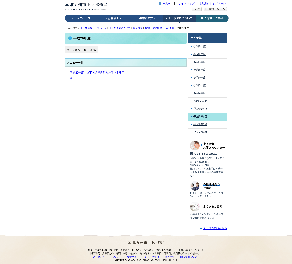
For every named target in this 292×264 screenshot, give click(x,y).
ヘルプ (197, 9)
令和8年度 (199, 46)
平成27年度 (200, 132)
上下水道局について (119, 28)
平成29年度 (200, 116)
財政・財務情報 (153, 28)
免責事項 (132, 256)
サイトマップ (186, 3)
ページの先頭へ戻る (215, 228)
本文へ (167, 3)
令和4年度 (199, 77)
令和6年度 (199, 62)
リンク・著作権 (150, 256)
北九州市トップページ (212, 3)
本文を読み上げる (217, 9)
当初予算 (169, 28)
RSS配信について (189, 256)
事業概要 (138, 28)
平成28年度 (200, 124)
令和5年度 (199, 69)
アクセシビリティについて (107, 256)
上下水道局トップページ (93, 28)
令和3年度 (199, 85)
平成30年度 (200, 108)
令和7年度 (199, 54)
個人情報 (169, 256)
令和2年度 (199, 93)
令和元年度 (200, 101)
